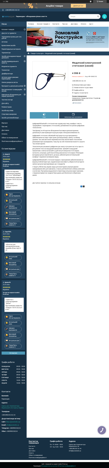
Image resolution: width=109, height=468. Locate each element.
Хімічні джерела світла (10, 82)
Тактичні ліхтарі (7, 100)
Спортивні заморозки (9, 114)
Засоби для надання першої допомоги (11, 57)
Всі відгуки (13, 353)
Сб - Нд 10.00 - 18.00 (56, 447)
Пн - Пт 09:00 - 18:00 (56, 444)
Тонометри (5, 70)
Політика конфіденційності (12, 141)
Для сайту (5, 103)
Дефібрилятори (7, 74)
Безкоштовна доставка (82, 85)
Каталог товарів (42, 24)
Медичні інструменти (9, 66)
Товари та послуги (37, 53)
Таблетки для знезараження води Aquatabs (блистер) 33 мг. (13, 247)
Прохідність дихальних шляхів (12, 86)
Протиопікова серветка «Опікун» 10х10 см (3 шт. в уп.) (14, 179)
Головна (31, 24)
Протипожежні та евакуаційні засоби (12, 90)
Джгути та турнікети (9, 33)
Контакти (56, 24)
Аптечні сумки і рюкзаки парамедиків (10, 78)
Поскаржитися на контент (49, 466)
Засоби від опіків (7, 110)
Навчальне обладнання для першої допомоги (11, 95)
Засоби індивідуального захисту (10, 62)
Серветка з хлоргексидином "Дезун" (11, 185)
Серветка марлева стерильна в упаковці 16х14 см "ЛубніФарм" (13, 173)
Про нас (65, 24)
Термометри (6, 53)
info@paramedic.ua (12, 425)
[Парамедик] (8, 16)
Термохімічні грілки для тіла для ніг (11, 37)
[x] (84, 187)
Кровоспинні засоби (8, 45)
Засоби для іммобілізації (10, 118)
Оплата (83, 24)
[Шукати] (98, 16)
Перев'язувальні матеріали (11, 49)
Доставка (74, 24)
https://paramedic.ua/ (13, 422)
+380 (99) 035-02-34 (75, 448)
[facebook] (81, 187)
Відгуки (5, 123)
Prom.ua (64, 464)
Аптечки (4, 42)
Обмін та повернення (10, 138)
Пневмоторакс (7, 107)
